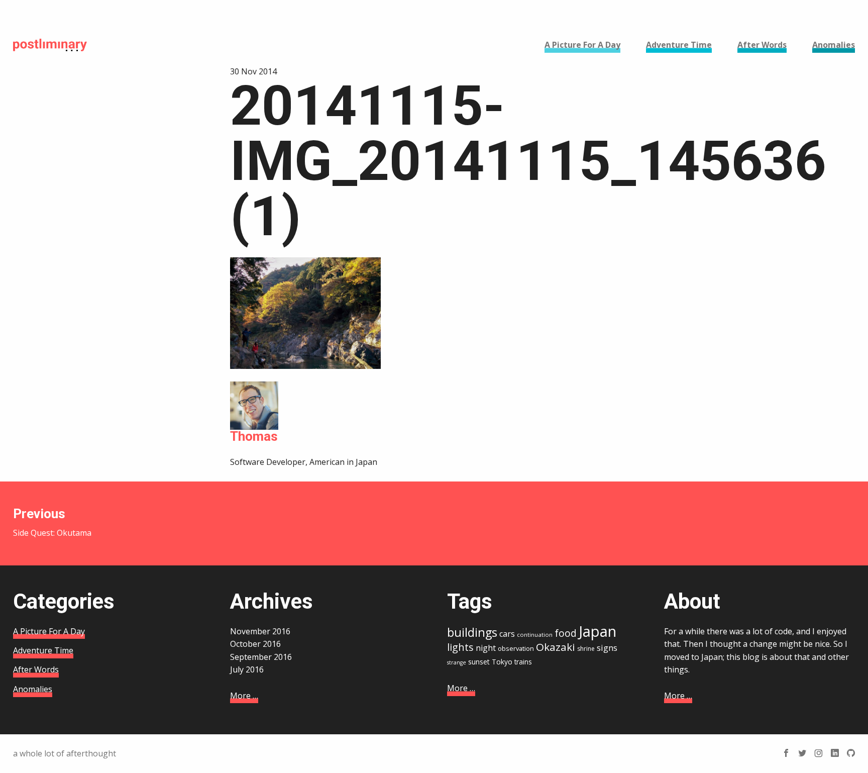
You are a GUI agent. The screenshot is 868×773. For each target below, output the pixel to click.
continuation (535, 634)
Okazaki (555, 647)
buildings (472, 632)
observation (516, 648)
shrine (586, 648)
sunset (479, 661)
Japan (597, 631)
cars (507, 633)
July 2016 (247, 669)
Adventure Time (43, 650)
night (486, 647)
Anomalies (32, 689)
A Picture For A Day (49, 631)
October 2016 (255, 643)
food (566, 633)
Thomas (254, 436)
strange (456, 662)
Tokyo (502, 661)
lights (460, 647)
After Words (36, 669)
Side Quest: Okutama (52, 522)
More (244, 695)
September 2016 (261, 656)
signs (607, 647)
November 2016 (260, 631)
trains (523, 661)
